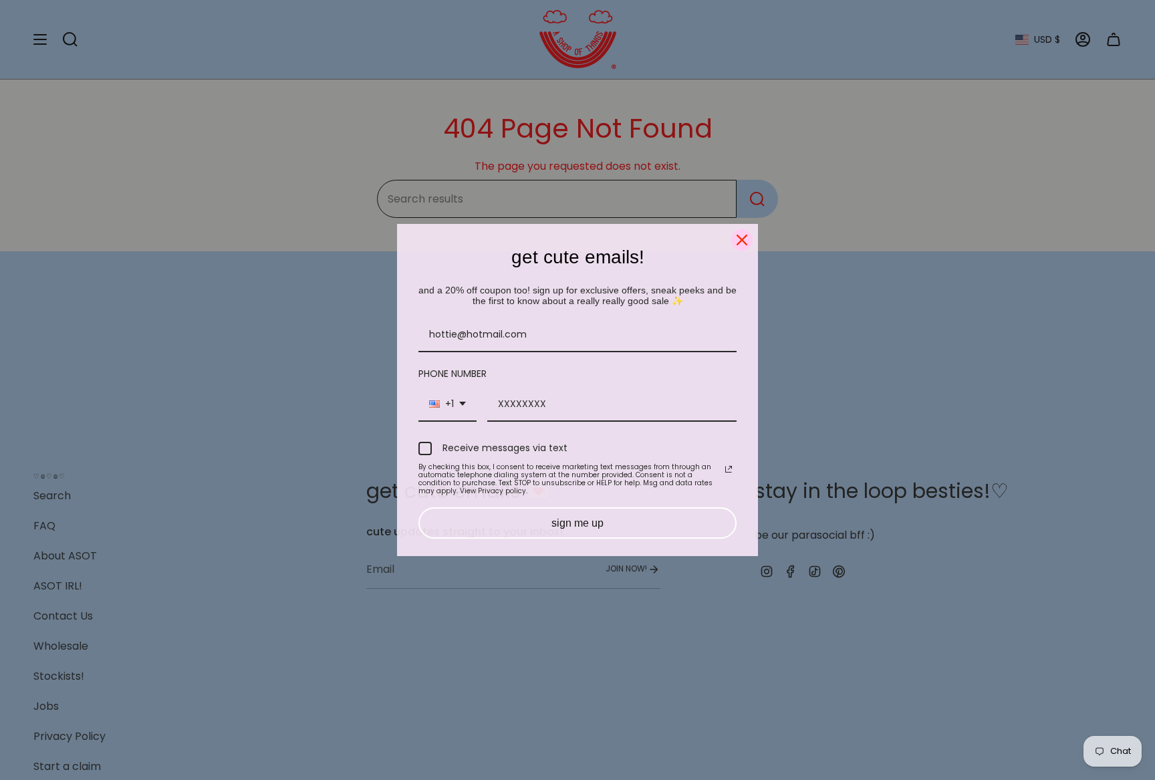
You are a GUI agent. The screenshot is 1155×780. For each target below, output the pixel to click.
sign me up (577, 523)
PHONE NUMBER (452, 373)
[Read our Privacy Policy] (729, 469)
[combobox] (447, 405)
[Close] (742, 240)
